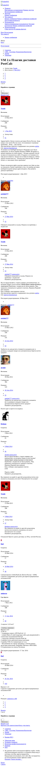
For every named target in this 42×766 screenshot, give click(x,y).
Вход (2, 42)
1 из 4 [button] (3, 83)
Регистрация (5, 46)
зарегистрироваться (10, 148)
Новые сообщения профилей (27, 19)
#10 (6, 683)
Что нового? (9, 17)
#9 (5, 621)
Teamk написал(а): (11, 455)
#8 (5, 571)
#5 (5, 395)
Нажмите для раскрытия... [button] (13, 279)
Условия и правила (11, 742)
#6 (5, 451)
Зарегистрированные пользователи (16, 24)
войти (37, 146)
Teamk (15, 68)
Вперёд (3, 82)
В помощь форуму (20, 29)
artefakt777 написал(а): (12, 274)
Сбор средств (9, 29)
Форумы (7, 13)
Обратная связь (10, 740)
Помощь (7, 745)
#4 (5, 346)
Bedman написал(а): (11, 526)
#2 (5, 221)
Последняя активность (12, 20)
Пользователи (9, 22)
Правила (7, 8)
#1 (5, 138)
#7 (5, 523)
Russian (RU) (9, 737)
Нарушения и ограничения (14, 10)
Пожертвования (10, 27)
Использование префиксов (14, 12)
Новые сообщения (11, 15)
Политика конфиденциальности (15, 744)
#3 (5, 271)
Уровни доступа (28, 10)
